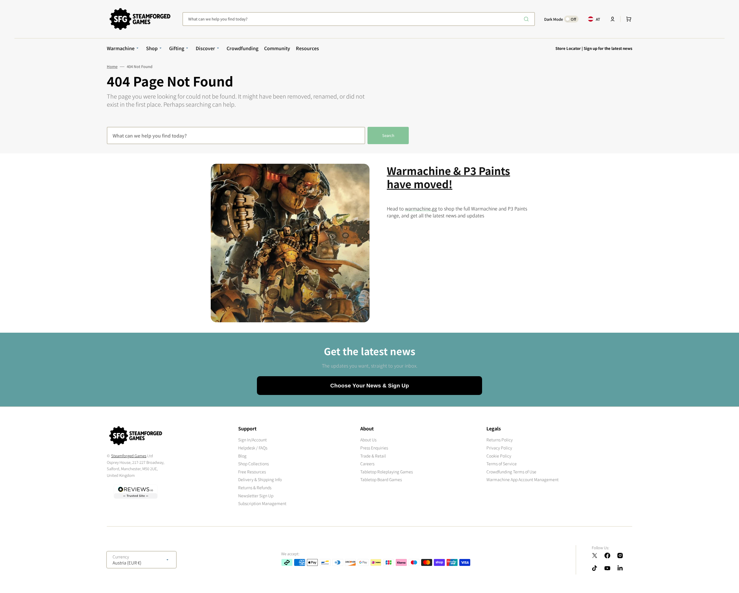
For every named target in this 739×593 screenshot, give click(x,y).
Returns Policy (499, 440)
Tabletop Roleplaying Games (386, 472)
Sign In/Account (252, 440)
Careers (367, 463)
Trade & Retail (373, 456)
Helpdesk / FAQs (252, 448)
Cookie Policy (498, 456)
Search (388, 135)
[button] (612, 19)
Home (112, 66)
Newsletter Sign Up (255, 495)
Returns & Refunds (254, 487)
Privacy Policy (499, 448)
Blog (242, 456)
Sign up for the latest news (608, 48)
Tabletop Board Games (381, 479)
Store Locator (568, 48)
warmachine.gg (421, 208)
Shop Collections (253, 463)
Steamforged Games (128, 455)
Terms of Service (501, 463)
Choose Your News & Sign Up (369, 386)
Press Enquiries (374, 448)
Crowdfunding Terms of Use (511, 472)
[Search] (527, 19)
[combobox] (358, 19)
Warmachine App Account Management (522, 479)
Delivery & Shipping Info (260, 479)
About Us (368, 440)
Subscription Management (262, 503)
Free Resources (252, 472)
